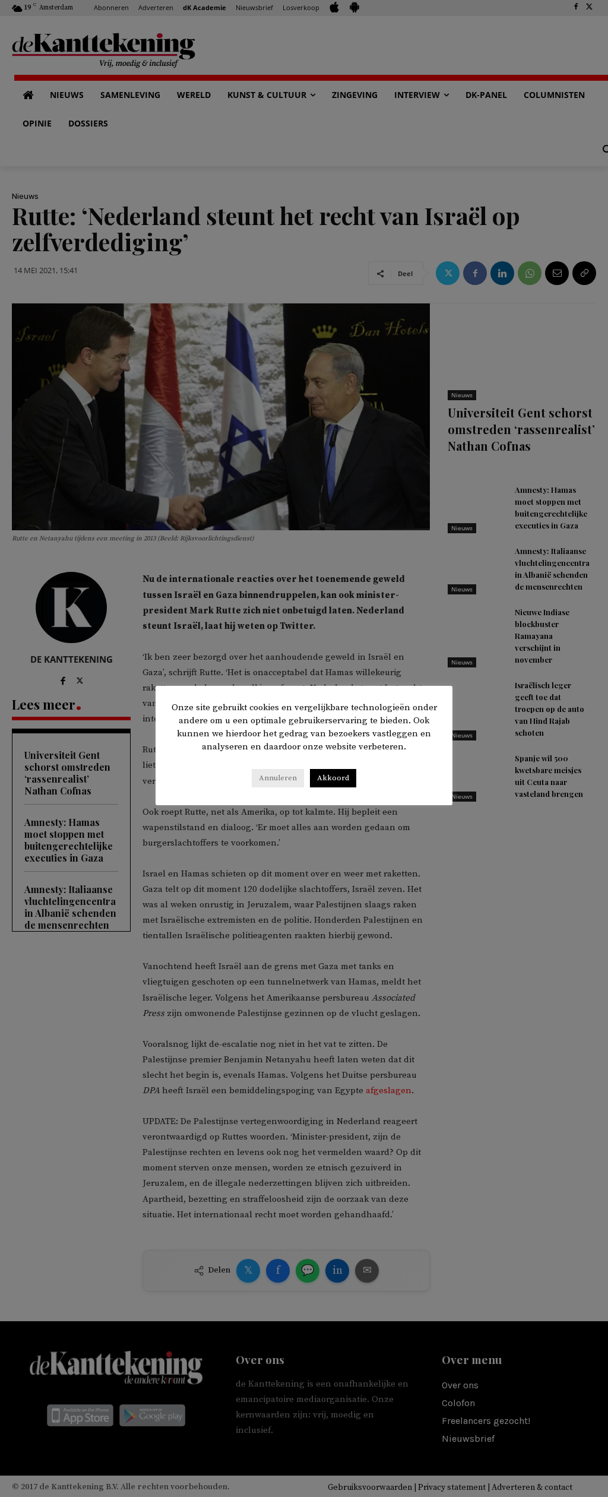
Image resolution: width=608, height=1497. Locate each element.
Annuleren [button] (278, 778)
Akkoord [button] (333, 778)
